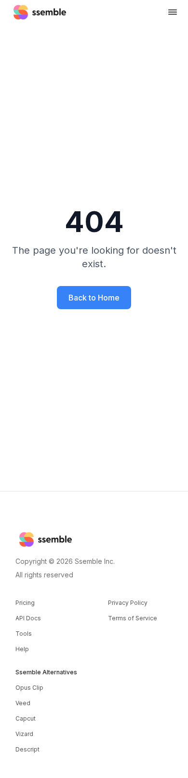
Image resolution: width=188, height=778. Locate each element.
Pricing (25, 602)
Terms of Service (132, 618)
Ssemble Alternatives (46, 672)
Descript (27, 749)
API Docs (28, 618)
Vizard (24, 733)
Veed (22, 703)
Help (22, 649)
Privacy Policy (128, 602)
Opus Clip (29, 687)
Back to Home (94, 297)
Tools (23, 633)
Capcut (25, 718)
